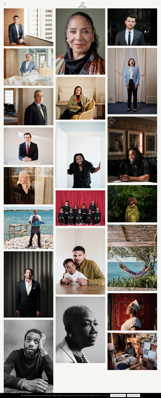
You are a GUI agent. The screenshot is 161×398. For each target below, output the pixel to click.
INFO (154, 6)
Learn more (105, 395)
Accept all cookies (133, 395)
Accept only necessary (118, 395)
